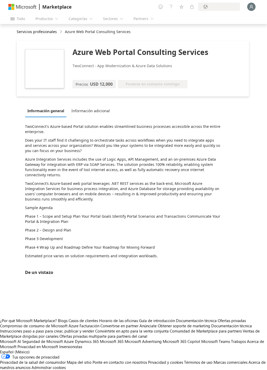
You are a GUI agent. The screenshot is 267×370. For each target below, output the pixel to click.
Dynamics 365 (87, 341)
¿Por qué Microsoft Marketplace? (28, 320)
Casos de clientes (83, 320)
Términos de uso (198, 362)
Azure (69, 341)
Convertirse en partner (119, 325)
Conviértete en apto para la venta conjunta (132, 331)
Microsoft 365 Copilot (181, 341)
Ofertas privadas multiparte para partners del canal (103, 336)
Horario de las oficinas (118, 320)
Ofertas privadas (232, 320)
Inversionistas (70, 346)
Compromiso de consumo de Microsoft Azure (40, 325)
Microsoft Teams (215, 341)
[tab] (47, 110)
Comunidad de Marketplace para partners (206, 331)
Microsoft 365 (112, 341)
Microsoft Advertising (143, 341)
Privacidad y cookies (165, 362)
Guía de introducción (157, 320)
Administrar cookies (49, 367)
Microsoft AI (10, 341)
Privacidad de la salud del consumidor (33, 362)
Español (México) (15, 351)
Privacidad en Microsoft (37, 346)
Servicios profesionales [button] (37, 31)
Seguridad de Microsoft (42, 341)
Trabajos (238, 341)
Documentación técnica (196, 320)
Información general (45, 110)
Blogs (63, 320)
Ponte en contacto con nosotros (120, 362)
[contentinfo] (61, 32)
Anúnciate (148, 325)
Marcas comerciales (230, 362)
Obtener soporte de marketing (184, 325)
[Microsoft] (22, 7)
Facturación (89, 325)
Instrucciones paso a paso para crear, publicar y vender (47, 331)
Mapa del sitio (79, 362)
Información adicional (90, 110)
